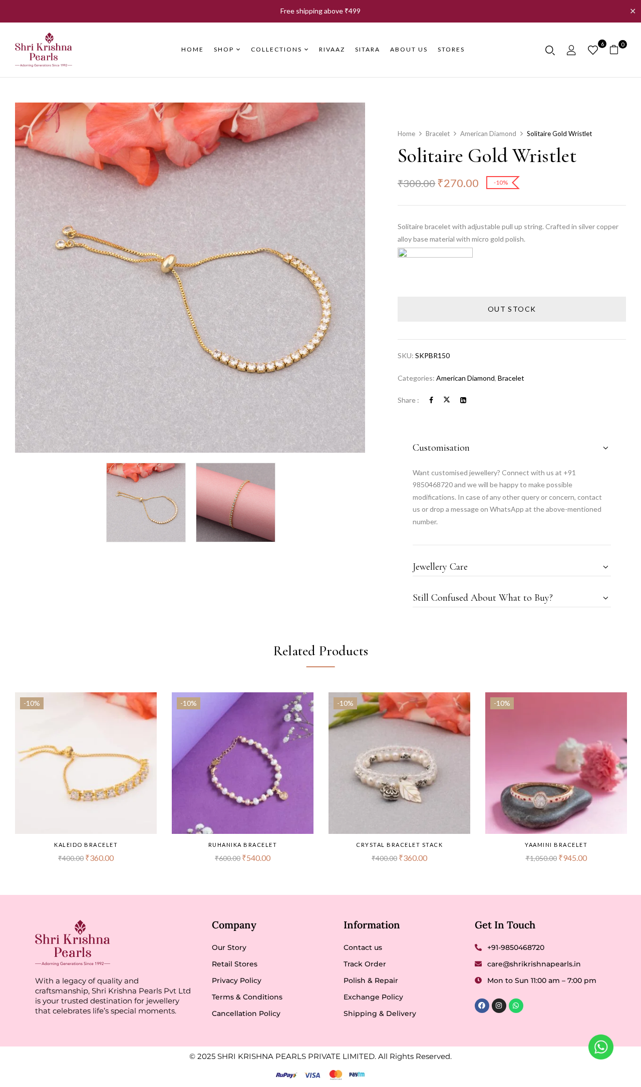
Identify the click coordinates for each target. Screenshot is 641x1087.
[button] (617, 50)
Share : (408, 400)
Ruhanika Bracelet (242, 844)
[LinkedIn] (463, 400)
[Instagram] (499, 1005)
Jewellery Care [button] (440, 567)
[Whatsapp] (516, 1005)
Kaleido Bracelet (86, 844)
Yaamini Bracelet (556, 844)
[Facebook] (431, 400)
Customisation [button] (441, 448)
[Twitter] (446, 400)
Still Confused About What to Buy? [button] (483, 598)
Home (406, 134)
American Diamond (488, 134)
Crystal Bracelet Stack (399, 844)
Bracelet (438, 134)
